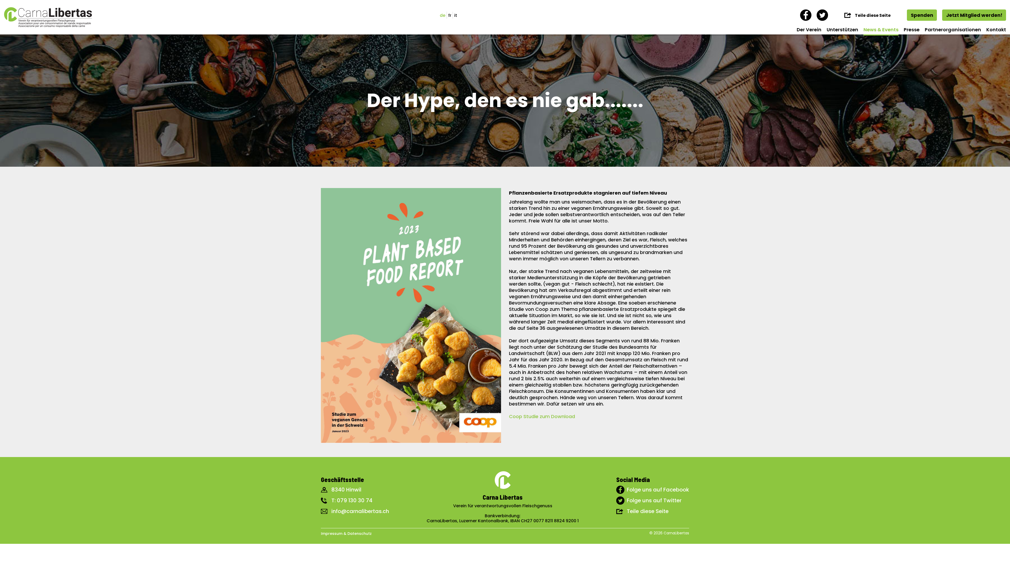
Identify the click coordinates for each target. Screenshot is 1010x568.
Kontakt (996, 29)
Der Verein (809, 29)
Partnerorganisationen (953, 29)
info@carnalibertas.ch (360, 511)
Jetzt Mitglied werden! (974, 15)
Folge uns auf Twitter (654, 500)
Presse (912, 29)
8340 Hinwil (346, 489)
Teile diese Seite (648, 511)
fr (449, 15)
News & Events (880, 29)
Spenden (922, 15)
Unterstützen (842, 29)
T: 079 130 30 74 (351, 500)
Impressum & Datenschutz (346, 533)
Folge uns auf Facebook (658, 489)
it (455, 15)
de (442, 15)
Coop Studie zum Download (542, 416)
